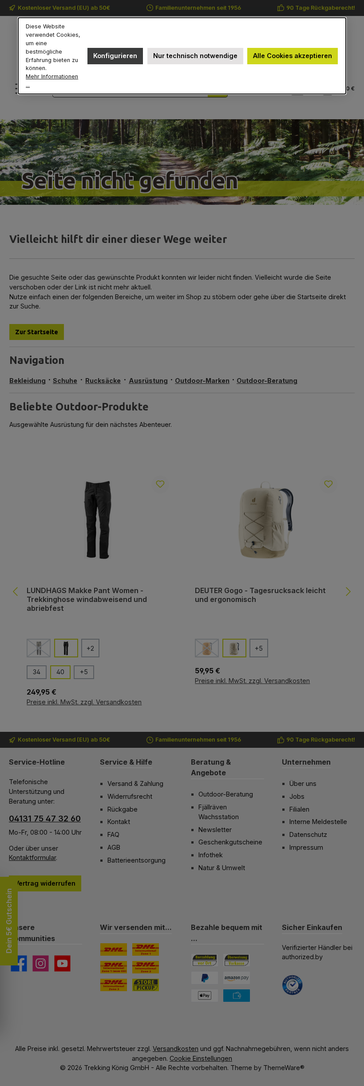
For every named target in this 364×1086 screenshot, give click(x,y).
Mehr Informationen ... (52, 80)
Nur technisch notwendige (195, 55)
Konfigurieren (115, 55)
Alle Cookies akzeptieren (292, 55)
